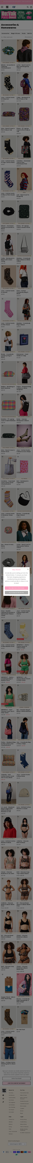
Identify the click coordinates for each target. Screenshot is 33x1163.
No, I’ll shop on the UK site (16, 592)
